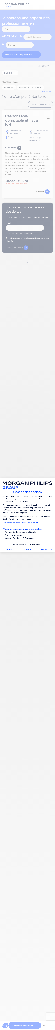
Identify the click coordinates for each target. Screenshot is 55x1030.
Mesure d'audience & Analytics (19, 538)
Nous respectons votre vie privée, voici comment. (20, 523)
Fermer (9, 549)
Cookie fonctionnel (13, 535)
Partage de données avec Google (20, 532)
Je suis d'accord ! (46, 549)
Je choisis (27, 549)
